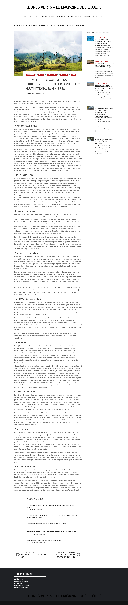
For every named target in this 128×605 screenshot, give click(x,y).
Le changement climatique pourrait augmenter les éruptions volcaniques (65, 554)
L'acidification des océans (21, 587)
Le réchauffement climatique (21, 581)
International (61, 16)
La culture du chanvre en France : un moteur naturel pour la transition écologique (50, 506)
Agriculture (27, 16)
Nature (70, 16)
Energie (51, 16)
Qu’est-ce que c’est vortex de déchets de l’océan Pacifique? (104, 141)
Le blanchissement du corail (21, 585)
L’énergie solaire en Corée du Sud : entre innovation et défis (46, 524)
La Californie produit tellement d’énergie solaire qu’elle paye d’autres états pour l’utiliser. (104, 87)
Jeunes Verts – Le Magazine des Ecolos (64, 7)
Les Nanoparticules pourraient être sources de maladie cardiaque (104, 41)
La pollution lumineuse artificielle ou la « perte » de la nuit (33, 554)
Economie (44, 16)
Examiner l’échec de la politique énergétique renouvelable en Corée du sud (51, 532)
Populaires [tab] (90, 33)
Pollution (87, 16)
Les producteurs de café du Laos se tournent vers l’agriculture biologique (104, 65)
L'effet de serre (18, 583)
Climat (36, 16)
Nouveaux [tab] (99, 33)
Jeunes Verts (31, 93)
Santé (95, 16)
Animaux (102, 16)
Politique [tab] (106, 33)
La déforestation (18, 579)
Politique (78, 16)
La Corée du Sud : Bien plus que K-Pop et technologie (44, 540)
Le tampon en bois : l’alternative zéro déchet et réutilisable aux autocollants (53, 516)
